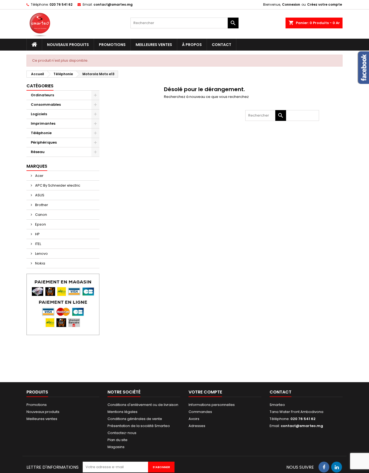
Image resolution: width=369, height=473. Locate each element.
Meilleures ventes (154, 44)
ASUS (39, 195)
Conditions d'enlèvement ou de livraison (143, 404)
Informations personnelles (212, 404)
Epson (40, 224)
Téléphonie (41, 132)
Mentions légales (122, 411)
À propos (192, 44)
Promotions (112, 44)
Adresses (197, 425)
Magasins (116, 446)
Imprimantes (43, 123)
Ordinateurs (42, 95)
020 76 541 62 (60, 4)
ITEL (37, 243)
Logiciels (39, 114)
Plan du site (118, 439)
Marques (36, 166)
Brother (41, 204)
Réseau (38, 151)
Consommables (46, 104)
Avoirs (194, 418)
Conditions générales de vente (135, 418)
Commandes (200, 411)
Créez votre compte (324, 4)
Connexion (291, 4)
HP (37, 234)
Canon (40, 214)
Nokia (39, 263)
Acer (38, 175)
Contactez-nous (122, 432)
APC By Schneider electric (57, 185)
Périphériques (44, 142)
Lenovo (41, 253)
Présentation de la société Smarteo (139, 425)
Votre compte (205, 392)
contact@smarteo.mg (113, 4)
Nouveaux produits (68, 44)
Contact (221, 44)
